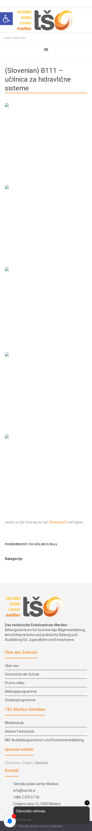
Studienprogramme (20, 700)
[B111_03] (46, 223)
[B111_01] (46, 141)
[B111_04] (46, 305)
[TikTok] (84, 826)
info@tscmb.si (24, 790)
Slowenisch (58, 522)
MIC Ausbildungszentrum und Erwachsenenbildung (44, 740)
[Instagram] (78, 826)
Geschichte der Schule (22, 674)
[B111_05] (46, 390)
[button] (6, 18)
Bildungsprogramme (21, 691)
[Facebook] (73, 826)
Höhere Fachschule (19, 731)
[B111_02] (46, 472)
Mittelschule (14, 723)
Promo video (15, 683)
